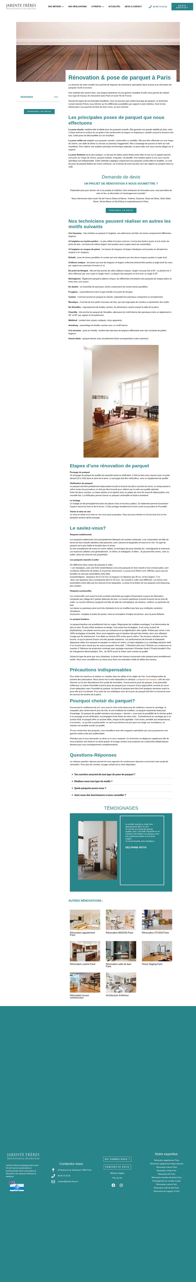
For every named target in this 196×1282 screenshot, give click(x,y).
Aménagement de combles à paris (166, 1181)
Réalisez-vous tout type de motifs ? (93, 781)
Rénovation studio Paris (166, 1171)
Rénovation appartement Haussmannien (166, 1164)
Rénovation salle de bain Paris (166, 1188)
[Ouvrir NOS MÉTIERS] (63, 6)
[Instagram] (121, 1185)
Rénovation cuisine (82, 964)
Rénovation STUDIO (155, 932)
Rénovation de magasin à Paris (167, 1191)
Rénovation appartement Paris (82, 933)
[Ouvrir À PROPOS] (103, 6)
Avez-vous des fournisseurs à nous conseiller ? (100, 795)
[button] (55, 97)
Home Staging (152, 964)
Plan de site (117, 1178)
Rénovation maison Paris (166, 1167)
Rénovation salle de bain (118, 965)
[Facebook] (113, 1185)
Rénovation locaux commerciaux (79, 996)
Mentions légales (117, 1173)
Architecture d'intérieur (117, 995)
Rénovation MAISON (119, 932)
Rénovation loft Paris (166, 1174)
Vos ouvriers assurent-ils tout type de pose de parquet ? (104, 774)
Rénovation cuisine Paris (166, 1184)
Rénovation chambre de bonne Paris (167, 1177)
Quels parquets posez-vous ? (90, 788)
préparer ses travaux (146, 679)
